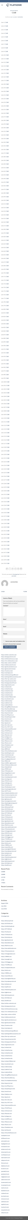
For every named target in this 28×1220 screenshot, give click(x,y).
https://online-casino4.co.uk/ (9, 654)
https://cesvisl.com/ (6, 719)
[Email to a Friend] (15, 569)
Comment (6, 605)
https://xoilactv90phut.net (8, 1061)
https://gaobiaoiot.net (7, 940)
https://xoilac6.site (6, 1047)
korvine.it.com (5, 1196)
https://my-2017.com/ (7, 727)
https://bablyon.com (6, 1094)
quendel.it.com (5, 1171)
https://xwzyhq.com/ (6, 785)
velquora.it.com (5, 1160)
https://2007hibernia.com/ (8, 757)
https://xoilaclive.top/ (7, 689)
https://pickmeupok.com (7, 995)
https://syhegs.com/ (6, 737)
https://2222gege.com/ (7, 837)
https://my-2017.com (7, 1102)
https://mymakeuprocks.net (8, 981)
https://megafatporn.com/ (8, 773)
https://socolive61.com (7, 1064)
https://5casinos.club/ (7, 671)
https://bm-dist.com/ (6, 725)
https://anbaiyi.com (6, 984)
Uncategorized (14, 10)
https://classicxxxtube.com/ (8, 797)
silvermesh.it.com (5, 1152)
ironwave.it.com (5, 1146)
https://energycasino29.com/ (9, 682)
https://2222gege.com (7, 962)
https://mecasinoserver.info (8, 1039)
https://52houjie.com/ (7, 771)
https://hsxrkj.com (6, 931)
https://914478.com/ (6, 731)
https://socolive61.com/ (7, 699)
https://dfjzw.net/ (5, 761)
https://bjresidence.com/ (7, 823)
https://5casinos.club (6, 1025)
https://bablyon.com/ (7, 721)
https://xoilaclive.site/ (7, 695)
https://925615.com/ (6, 781)
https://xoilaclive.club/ (7, 690)
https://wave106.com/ (7, 847)
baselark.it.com (5, 1190)
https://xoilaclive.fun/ (7, 693)
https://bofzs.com (6, 970)
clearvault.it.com (5, 1157)
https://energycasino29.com (8, 1042)
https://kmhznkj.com (6, 937)
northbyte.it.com (5, 1155)
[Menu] (2, 5)
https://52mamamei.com (7, 951)
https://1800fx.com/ (6, 845)
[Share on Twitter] (12, 569)
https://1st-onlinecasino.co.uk (9, 1011)
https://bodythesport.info (8, 1088)
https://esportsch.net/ (7, 713)
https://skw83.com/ (6, 865)
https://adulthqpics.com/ (7, 753)
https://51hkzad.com (6, 934)
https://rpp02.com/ (6, 855)
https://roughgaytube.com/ (8, 759)
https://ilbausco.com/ (7, 741)
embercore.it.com (5, 1149)
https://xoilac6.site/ (6, 686)
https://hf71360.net (6, 929)
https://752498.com (6, 964)
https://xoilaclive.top (6, 1050)
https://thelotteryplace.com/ (8, 857)
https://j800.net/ (5, 749)
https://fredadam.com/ (7, 745)
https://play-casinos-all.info (8, 1014)
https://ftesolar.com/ (6, 735)
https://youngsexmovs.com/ (8, 801)
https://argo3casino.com (7, 1044)
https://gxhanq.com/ (6, 799)
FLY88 (25, 591)
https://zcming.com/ (6, 779)
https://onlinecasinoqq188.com (9, 1031)
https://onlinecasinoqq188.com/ (9, 675)
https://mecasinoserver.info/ (8, 681)
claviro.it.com (4, 1188)
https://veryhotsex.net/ (7, 755)
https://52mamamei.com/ (8, 829)
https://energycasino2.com (8, 1006)
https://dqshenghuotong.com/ (9, 803)
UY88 (2, 880)
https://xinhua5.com (6, 1110)
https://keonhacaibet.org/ (8, 709)
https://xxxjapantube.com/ (8, 841)
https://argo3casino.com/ (8, 685)
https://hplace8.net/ (6, 767)
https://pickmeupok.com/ (8, 861)
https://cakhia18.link (6, 1072)
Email (5, 626)
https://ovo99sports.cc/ (7, 715)
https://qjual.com (5, 1097)
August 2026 (4, 903)
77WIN (3, 882)
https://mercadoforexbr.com (8, 948)
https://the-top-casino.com (8, 1036)
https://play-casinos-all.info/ (8, 662)
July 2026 (3, 906)
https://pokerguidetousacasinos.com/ (11, 676)
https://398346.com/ (6, 805)
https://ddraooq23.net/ (7, 807)
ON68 (3, 591)
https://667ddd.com (6, 998)
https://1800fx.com (6, 956)
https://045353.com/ (6, 833)
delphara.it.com (5, 1166)
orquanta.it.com (5, 1210)
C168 (6, 22)
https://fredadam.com (7, 1127)
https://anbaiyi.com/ (6, 853)
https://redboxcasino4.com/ (8, 664)
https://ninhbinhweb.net (7, 926)
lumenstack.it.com (6, 1182)
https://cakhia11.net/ (6, 703)
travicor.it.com (5, 1207)
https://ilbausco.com (6, 1121)
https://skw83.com (6, 1000)
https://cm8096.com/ (6, 739)
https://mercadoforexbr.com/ (9, 827)
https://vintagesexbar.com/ (8, 831)
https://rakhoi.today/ (6, 700)
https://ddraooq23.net (7, 920)
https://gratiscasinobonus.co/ (9, 666)
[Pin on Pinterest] (18, 569)
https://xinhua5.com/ (7, 733)
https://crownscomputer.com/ (9, 795)
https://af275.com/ (6, 791)
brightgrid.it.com (5, 1143)
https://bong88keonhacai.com (9, 1075)
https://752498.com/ (6, 839)
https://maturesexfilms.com (8, 1105)
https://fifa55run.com (7, 945)
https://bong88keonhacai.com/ (9, 707)
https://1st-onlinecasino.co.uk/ (9, 660)
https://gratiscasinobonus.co (8, 1020)
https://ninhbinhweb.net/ (8, 811)
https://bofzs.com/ (6, 843)
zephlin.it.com (5, 1204)
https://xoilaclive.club (7, 1053)
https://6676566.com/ (7, 809)
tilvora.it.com (4, 1163)
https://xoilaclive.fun (6, 1055)
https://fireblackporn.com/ (8, 787)
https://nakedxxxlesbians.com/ (9, 793)
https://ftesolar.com (6, 1113)
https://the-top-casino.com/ (8, 678)
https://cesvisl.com (6, 1091)
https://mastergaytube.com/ (8, 789)
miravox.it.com (5, 1199)
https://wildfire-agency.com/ (8, 763)
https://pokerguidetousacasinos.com (11, 1033)
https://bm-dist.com (6, 1099)
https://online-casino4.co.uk (8, 1003)
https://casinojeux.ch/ (7, 672)
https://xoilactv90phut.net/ (8, 697)
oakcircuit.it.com (5, 1179)
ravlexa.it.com (5, 1193)
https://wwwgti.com (6, 959)
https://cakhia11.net (6, 1069)
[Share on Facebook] (9, 569)
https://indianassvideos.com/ (9, 765)
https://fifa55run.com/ (7, 825)
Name (5, 619)
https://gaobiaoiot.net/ (7, 821)
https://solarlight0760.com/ (8, 849)
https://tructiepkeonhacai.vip (9, 1080)
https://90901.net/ (6, 769)
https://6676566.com (7, 923)
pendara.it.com (5, 1174)
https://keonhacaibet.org (7, 1077)
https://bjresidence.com (7, 942)
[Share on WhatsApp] (7, 569)
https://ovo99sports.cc (7, 1086)
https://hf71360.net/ (6, 813)
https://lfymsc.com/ (6, 743)
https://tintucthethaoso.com (8, 1132)
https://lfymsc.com (6, 1124)
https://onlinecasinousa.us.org (9, 1009)
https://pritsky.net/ (6, 747)
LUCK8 (3, 877)
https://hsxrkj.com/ (6, 815)
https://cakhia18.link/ (7, 705)
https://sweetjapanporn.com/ (9, 777)
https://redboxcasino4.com (8, 1017)
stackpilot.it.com (5, 1135)
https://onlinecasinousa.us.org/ (9, 658)
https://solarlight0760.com (8, 978)
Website (5, 633)
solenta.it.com (5, 1201)
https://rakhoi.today (6, 1066)
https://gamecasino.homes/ (8, 668)
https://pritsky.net (6, 1130)
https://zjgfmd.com (6, 992)
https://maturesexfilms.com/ (8, 729)
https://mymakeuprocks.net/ (8, 851)
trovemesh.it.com (5, 1185)
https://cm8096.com (6, 1119)
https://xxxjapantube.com (8, 967)
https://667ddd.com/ (6, 863)
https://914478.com (6, 1108)
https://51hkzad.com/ (7, 817)
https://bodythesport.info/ (8, 717)
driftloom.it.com (5, 1138)
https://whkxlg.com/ (6, 783)
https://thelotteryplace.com (8, 989)
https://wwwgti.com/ (6, 835)
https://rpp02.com (6, 986)
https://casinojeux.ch (6, 1028)
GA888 (3, 871)
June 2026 (4, 908)
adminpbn (20, 17)
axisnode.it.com (5, 1141)
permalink (14, 576)
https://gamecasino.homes (8, 1022)
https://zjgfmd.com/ (6, 859)
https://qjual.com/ (6, 723)
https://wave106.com (7, 976)
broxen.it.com (4, 1168)
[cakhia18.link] (14, 5)
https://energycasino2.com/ (8, 656)
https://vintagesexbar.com (8, 953)
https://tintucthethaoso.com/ (9, 751)
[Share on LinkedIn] (21, 569)
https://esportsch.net (6, 1083)
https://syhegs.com (6, 1116)
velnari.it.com (4, 1212)
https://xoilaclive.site (6, 1058)
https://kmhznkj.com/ (7, 819)
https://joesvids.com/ (7, 775)
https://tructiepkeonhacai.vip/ (9, 711)
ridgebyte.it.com (5, 1177)
